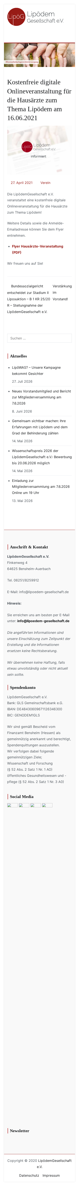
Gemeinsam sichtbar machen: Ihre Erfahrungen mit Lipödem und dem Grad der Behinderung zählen (40, 427)
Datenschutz (29, 1175)
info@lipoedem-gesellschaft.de (43, 621)
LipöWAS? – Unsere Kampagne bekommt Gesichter (36, 370)
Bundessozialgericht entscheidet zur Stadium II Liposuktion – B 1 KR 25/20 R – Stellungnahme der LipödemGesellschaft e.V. (28, 299)
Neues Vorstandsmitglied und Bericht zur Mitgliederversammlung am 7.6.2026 (41, 397)
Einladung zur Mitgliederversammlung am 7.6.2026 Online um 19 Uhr (41, 486)
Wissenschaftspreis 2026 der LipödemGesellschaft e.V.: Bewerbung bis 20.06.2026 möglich (42, 457)
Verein (45, 183)
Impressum (51, 1175)
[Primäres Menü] (67, 35)
